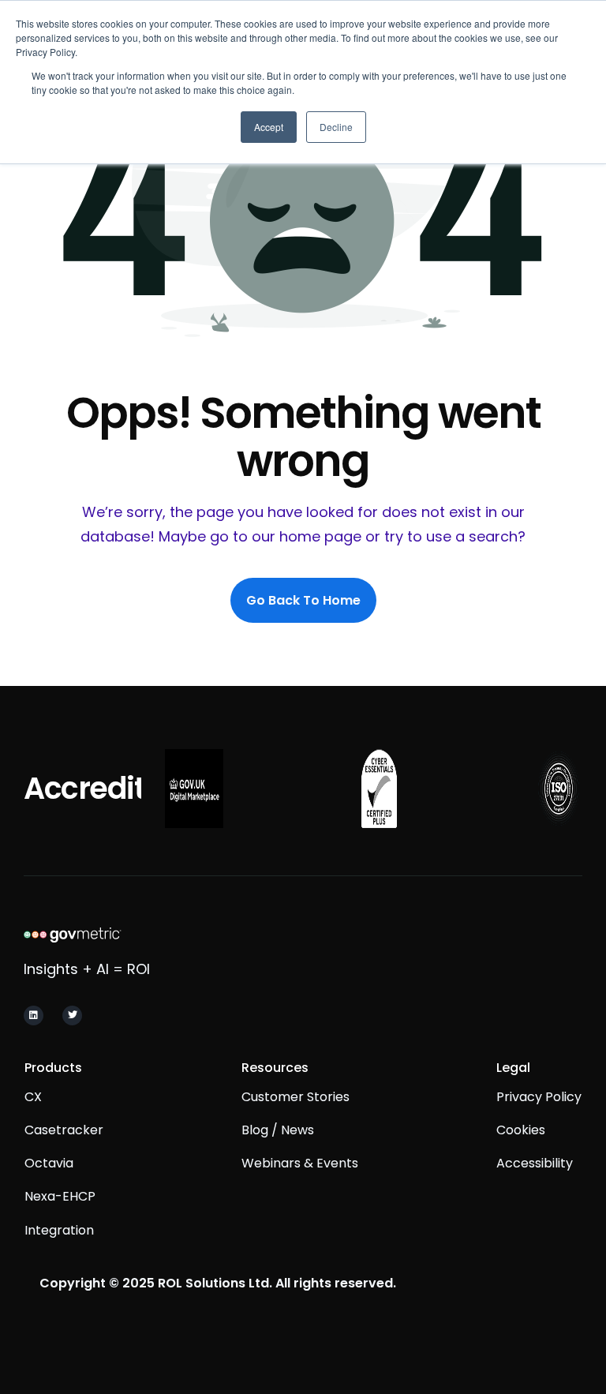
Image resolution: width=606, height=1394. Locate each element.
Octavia (48, 1163)
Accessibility (534, 1163)
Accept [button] (268, 126)
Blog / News (277, 1130)
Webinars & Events (299, 1163)
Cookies (520, 1130)
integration (59, 1230)
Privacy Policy (539, 1097)
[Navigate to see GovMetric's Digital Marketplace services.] (194, 788)
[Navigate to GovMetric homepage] (136, 934)
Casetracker (63, 1130)
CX (33, 1097)
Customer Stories (295, 1097)
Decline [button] (336, 126)
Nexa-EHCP (59, 1196)
